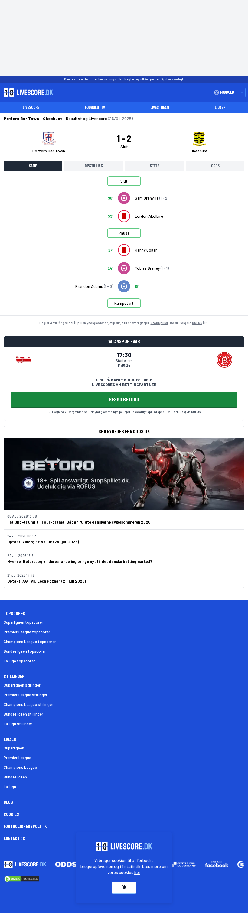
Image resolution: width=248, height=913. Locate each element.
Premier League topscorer (27, 631)
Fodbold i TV (95, 107)
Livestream (159, 107)
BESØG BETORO (124, 399)
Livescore (31, 107)
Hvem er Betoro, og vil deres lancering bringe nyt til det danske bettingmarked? (79, 561)
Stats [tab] (154, 165)
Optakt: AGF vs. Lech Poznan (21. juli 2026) (46, 581)
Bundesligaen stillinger (23, 714)
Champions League (20, 767)
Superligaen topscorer (23, 622)
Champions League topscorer (30, 641)
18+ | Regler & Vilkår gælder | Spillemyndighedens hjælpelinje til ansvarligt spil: (100, 412)
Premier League (17, 757)
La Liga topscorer (19, 660)
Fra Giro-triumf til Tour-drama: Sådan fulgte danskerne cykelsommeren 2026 (79, 522)
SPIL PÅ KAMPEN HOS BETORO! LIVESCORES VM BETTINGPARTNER (124, 382)
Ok (124, 887)
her (137, 872)
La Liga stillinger (18, 723)
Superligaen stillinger (22, 685)
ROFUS (197, 323)
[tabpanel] (124, 245)
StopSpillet (159, 323)
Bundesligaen (15, 777)
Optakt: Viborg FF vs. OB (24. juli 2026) (43, 541)
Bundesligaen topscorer (25, 651)
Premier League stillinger (25, 694)
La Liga (10, 786)
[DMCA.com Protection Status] (22, 878)
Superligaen (14, 748)
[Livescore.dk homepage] (26, 92)
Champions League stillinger (28, 704)
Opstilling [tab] (94, 165)
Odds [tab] (215, 165)
